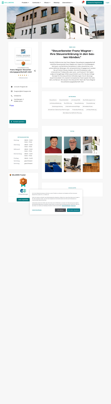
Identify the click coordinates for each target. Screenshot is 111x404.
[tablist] (47, 2)
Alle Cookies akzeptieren (73, 210)
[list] (23, 93)
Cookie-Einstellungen (37, 210)
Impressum (73, 205)
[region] (56, 202)
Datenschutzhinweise (66, 205)
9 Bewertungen (23, 77)
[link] (23, 87)
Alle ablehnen (60, 210)
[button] (23, 199)
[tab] (25, 2)
